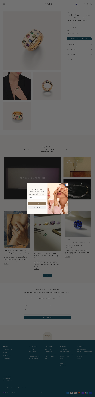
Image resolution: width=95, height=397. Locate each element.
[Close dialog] (66, 185)
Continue (37, 203)
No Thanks (37, 207)
